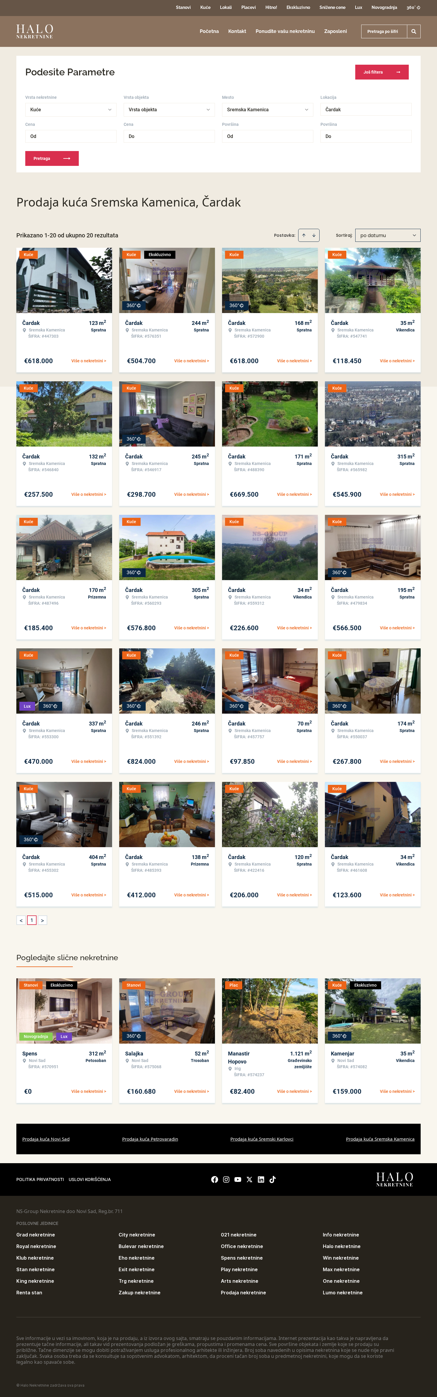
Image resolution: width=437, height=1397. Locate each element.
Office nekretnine (242, 1246)
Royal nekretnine (36, 1246)
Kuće (205, 7)
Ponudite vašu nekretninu (285, 31)
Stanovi (183, 7)
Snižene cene (332, 7)
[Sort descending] (313, 235)
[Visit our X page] (249, 1179)
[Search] (414, 31)
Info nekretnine (341, 1235)
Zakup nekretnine (140, 1293)
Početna (209, 31)
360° (411, 7)
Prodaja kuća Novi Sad (46, 1139)
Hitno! (271, 7)
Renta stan (29, 1293)
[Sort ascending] (303, 235)
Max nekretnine (341, 1269)
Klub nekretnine (35, 1258)
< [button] (21, 920)
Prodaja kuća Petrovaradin (150, 1139)
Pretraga (42, 158)
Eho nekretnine (137, 1258)
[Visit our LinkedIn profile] (261, 1179)
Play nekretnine (239, 1269)
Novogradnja (384, 7)
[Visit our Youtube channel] (237, 1179)
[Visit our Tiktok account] (272, 1179)
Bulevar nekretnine (141, 1246)
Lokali (226, 7)
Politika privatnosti (40, 1179)
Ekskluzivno (298, 7)
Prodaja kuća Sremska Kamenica (380, 1139)
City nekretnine (137, 1235)
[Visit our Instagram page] (226, 1179)
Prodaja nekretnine (243, 1293)
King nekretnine (35, 1281)
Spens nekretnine (242, 1258)
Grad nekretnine (35, 1235)
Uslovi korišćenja (90, 1179)
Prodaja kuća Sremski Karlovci (261, 1139)
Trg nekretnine (136, 1281)
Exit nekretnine (137, 1269)
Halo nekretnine (342, 1246)
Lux (358, 7)
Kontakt (237, 31)
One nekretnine (341, 1281)
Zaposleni (335, 31)
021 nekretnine (239, 1235)
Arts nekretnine (239, 1281)
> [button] (42, 920)
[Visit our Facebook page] (214, 1179)
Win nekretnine (341, 1258)
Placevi (248, 7)
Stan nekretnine (35, 1269)
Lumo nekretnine (343, 1293)
